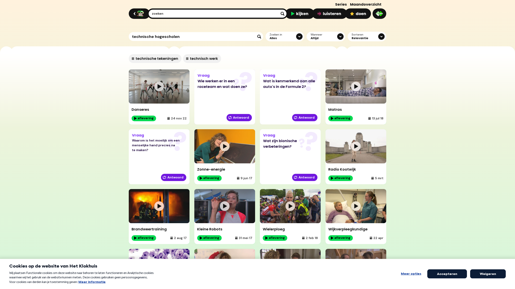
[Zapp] (379, 13)
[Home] (139, 13)
